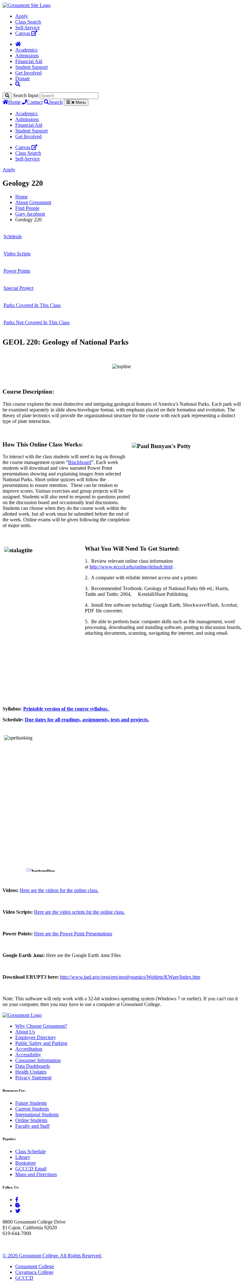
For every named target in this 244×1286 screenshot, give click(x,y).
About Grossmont (33, 202)
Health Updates (30, 1072)
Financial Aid (28, 61)
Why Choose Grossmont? (41, 1026)
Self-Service (27, 27)
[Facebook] (16, 1199)
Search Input (25, 95)
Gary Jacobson (30, 214)
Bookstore (25, 1163)
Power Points (16, 271)
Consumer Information (38, 1060)
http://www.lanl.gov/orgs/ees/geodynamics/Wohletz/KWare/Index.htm (130, 977)
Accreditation (28, 1049)
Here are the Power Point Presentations (73, 933)
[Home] (18, 44)
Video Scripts (16, 253)
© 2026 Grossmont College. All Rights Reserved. (52, 1255)
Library (22, 1157)
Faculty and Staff (32, 1126)
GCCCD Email (30, 1168)
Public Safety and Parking (41, 1043)
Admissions (27, 55)
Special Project (18, 288)
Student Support (31, 67)
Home (14, 102)
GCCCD (24, 1278)
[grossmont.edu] (27, 5)
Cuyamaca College (34, 1272)
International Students (37, 1114)
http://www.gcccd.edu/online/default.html (131, 566)
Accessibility (28, 1054)
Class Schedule (30, 1151)
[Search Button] (17, 84)
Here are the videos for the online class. (59, 890)
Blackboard (79, 462)
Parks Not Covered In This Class (36, 322)
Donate (22, 78)
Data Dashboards (32, 1066)
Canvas (23, 33)
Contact (35, 102)
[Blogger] (17, 1205)
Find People (27, 208)
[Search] (7, 95)
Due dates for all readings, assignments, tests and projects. (87, 719)
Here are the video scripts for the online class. (79, 912)
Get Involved (28, 72)
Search (56, 102)
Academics (26, 50)
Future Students (31, 1103)
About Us (25, 1031)
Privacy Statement (33, 1077)
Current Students (32, 1108)
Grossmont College (34, 1266)
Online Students (31, 1120)
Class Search (28, 22)
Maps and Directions (36, 1174)
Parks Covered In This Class (32, 305)
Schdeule (12, 236)
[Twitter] (17, 1211)
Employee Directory (35, 1037)
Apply (21, 16)
